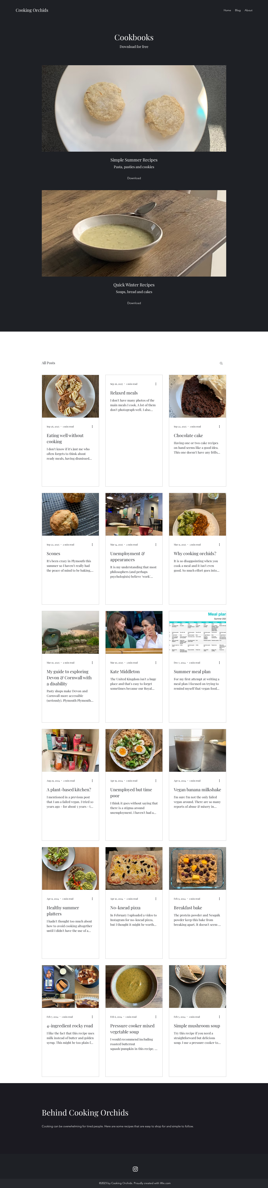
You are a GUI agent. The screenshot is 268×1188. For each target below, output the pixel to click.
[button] (221, 363)
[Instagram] (135, 1169)
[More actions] (93, 426)
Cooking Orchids (32, 10)
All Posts (48, 362)
